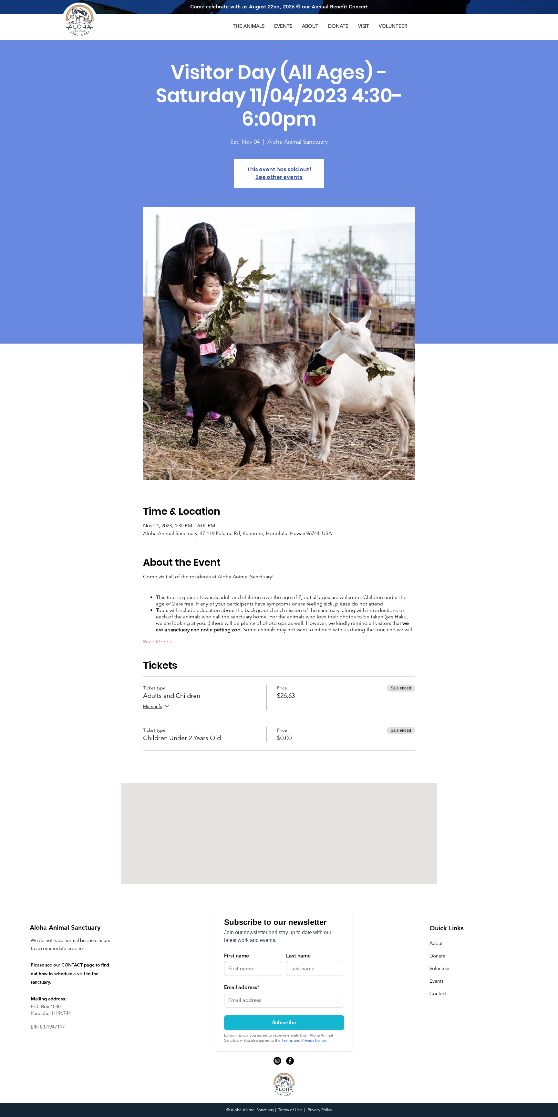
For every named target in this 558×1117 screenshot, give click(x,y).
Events (436, 981)
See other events (279, 177)
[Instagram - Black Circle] (277, 1061)
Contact (438, 993)
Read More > (158, 641)
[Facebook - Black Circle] (290, 1061)
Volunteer (439, 968)
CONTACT (72, 965)
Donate (437, 956)
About (436, 943)
